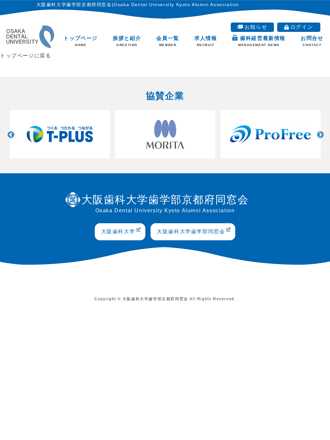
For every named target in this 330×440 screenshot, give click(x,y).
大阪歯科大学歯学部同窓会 (191, 231)
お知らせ (256, 27)
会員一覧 (167, 41)
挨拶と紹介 (127, 41)
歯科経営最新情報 (262, 41)
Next (319, 134)
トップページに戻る (25, 55)
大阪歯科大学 (118, 231)
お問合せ (312, 41)
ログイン (301, 27)
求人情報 (205, 41)
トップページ (80, 41)
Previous (10, 134)
